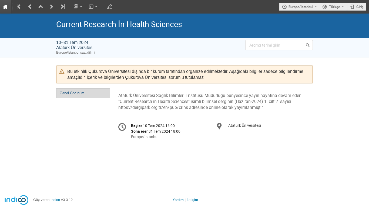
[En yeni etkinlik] (62, 7)
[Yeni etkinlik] (51, 7)
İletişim (192, 199)
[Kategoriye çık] (40, 7)
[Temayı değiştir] (93, 7)
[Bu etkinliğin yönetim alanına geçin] (109, 7)
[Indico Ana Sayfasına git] (5, 7)
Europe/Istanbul (301, 6)
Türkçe (334, 6)
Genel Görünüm (72, 93)
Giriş (360, 6)
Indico (55, 199)
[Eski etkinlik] (30, 7)
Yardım (178, 199)
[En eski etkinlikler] (19, 7)
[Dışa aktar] (78, 7)
